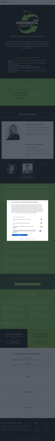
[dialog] (27, 220)
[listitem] (27, 216)
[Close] (46, 202)
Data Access (27, 238)
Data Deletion (21, 238)
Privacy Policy (33, 238)
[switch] (40, 219)
